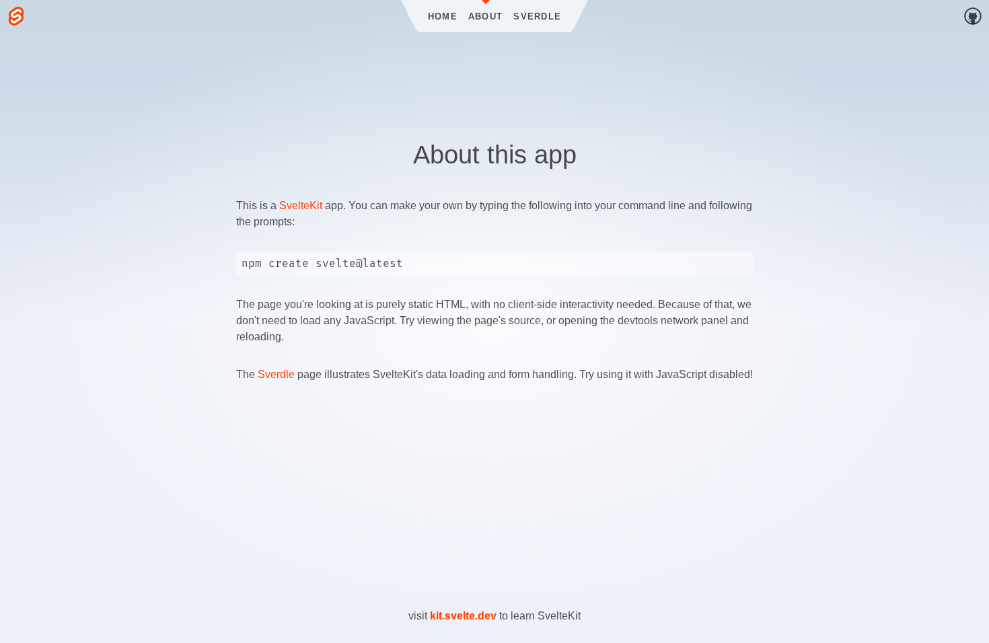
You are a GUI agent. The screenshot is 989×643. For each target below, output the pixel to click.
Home (442, 16)
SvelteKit (300, 205)
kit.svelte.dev (463, 615)
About (485, 16)
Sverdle (537, 16)
